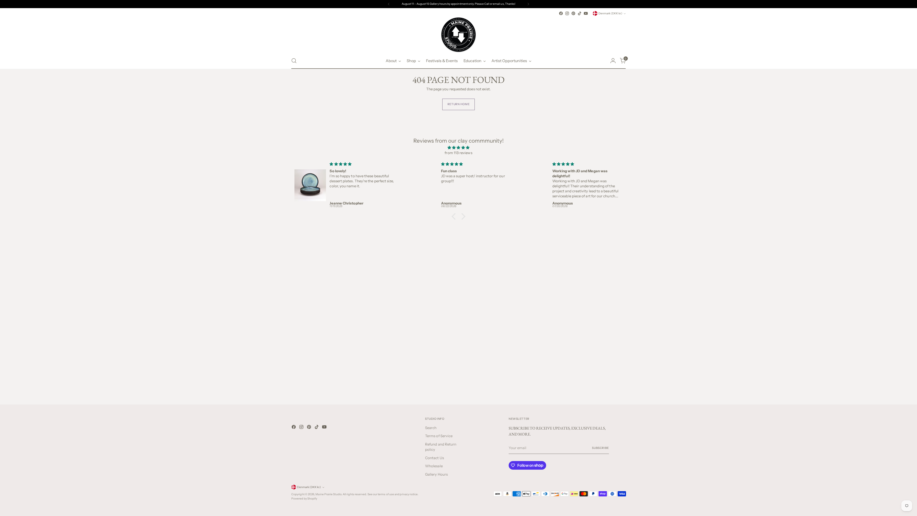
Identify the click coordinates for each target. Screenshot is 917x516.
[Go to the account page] (613, 60)
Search (431, 427)
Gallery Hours (436, 474)
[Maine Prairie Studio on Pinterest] (573, 13)
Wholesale (434, 466)
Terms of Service (439, 436)
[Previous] (389, 4)
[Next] (528, 4)
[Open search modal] (294, 60)
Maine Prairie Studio (328, 494)
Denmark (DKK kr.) (610, 13)
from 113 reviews (458, 152)
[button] (455, 216)
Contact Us (434, 458)
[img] (458, 147)
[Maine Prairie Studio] (458, 35)
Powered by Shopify (304, 498)
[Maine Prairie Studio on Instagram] (567, 13)
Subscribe (600, 448)
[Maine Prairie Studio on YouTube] (586, 13)
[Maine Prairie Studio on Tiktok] (579, 13)
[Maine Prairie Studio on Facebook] (561, 13)
